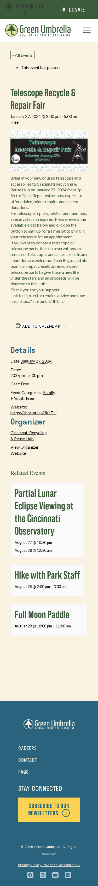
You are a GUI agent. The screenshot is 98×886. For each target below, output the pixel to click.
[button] (30, 875)
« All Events (22, 55)
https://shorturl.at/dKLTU (33, 412)
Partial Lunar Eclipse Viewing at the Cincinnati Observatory (44, 512)
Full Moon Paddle (42, 614)
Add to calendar (41, 326)
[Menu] (87, 30)
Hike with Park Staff (47, 575)
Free (30, 398)
